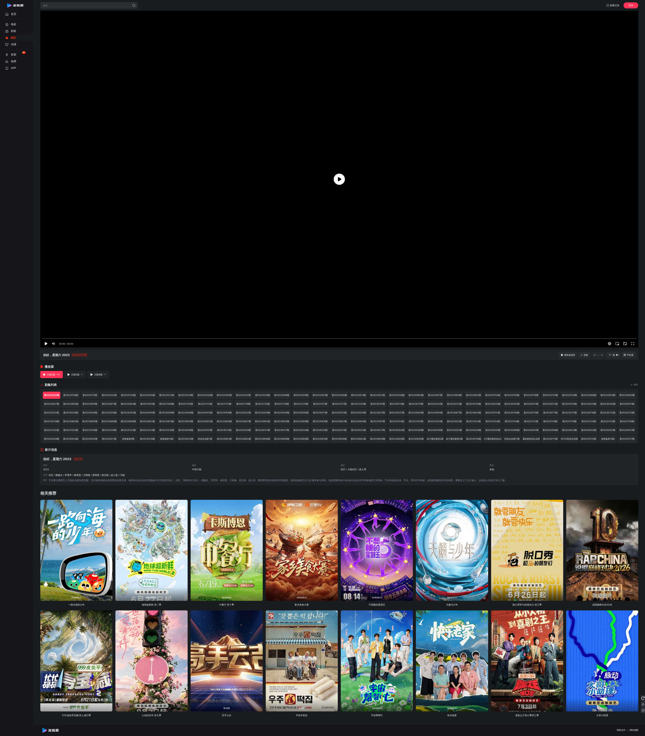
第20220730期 (569, 395)
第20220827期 (51, 403)
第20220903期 (70, 403)
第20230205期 (512, 403)
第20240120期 (243, 430)
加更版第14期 (607, 438)
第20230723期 (626, 412)
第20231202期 (51, 430)
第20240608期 (281, 438)
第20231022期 (454, 421)
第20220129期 (128, 395)
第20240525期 (185, 438)
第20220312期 (243, 395)
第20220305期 (224, 395)
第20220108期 (70, 395)
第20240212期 (358, 430)
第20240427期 (626, 430)
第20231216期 (109, 430)
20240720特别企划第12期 (569, 438)
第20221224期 (358, 403)
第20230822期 (205, 421)
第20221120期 (262, 403)
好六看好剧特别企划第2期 (531, 438)
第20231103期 (493, 421)
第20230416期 (224, 412)
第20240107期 (205, 430)
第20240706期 (473, 438)
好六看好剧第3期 (454, 438)
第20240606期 (262, 438)
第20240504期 (70, 438)
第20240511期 (109, 438)
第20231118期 (550, 421)
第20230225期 (588, 403)
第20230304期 (607, 403)
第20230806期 (109, 421)
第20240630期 (416, 438)
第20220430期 (339, 395)
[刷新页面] (643, 698)
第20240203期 (301, 430)
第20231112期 (531, 421)
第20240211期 (339, 430)
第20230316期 (70, 412)
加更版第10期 (166, 438)
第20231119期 (569, 421)
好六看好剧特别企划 (492, 438)
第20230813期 (166, 421)
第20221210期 (301, 403)
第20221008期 (166, 403)
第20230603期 (416, 412)
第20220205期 (147, 395)
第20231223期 (128, 430)
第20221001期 (147, 403)
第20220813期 (607, 395)
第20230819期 (185, 421)
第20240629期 (377, 438)
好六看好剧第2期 (435, 438)
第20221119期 (243, 403)
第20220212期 (166, 395)
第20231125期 (608, 421)
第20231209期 (89, 430)
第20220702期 (492, 395)
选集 (586, 355)
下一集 (612, 355)
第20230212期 (550, 403)
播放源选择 (569, 355)
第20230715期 (569, 412)
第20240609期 (301, 438)
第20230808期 (128, 421)
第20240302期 (396, 430)
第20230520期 (358, 412)
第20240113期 (224, 430)
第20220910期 (89, 403)
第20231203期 (70, 430)
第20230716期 (588, 412)
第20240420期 (588, 430)
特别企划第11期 (512, 438)
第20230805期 (89, 421)
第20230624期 (473, 412)
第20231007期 (377, 421)
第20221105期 (186, 403)
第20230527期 (396, 412)
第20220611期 (435, 395)
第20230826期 (224, 421)
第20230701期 (492, 412)
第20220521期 (377, 395)
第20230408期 (166, 412)
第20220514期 (358, 395)
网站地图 (634, 730)
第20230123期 (454, 403)
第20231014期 (397, 421)
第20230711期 (550, 412)
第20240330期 (473, 430)
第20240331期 (492, 430)
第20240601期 (224, 438)
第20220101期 (51, 395)
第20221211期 (320, 403)
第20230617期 (454, 412)
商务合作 (621, 730)
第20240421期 (607, 430)
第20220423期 (320, 395)
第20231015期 (416, 421)
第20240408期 (550, 430)
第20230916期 (320, 421)
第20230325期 (128, 412)
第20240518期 (147, 438)
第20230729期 (51, 421)
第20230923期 (339, 421)
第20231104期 (512, 421)
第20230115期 (416, 403)
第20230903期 (281, 421)
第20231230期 (166, 430)
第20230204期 (492, 403)
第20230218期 (569, 403)
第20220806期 (588, 395)
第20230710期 (531, 412)
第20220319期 (262, 395)
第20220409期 (281, 395)
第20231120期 (589, 421)
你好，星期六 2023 (56, 355)
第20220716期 (531, 395)
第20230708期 (511, 412)
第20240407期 (531, 430)
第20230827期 (243, 421)
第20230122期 (435, 403)
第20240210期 (320, 430)
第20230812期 (147, 421)
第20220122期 (109, 395)
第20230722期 (607, 412)
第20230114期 (397, 403)
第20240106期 (185, 430)
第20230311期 (627, 403)
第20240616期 (339, 438)
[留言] (643, 710)
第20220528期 (396, 395)
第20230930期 (358, 421)
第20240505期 (89, 438)
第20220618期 (454, 395)
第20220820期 (627, 395)
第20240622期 (358, 438)
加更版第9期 (128, 438)
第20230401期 (147, 412)
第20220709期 (511, 395)
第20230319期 (109, 412)
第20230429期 (262, 412)
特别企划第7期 (205, 438)
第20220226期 (205, 395)
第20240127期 (262, 430)
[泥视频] (15, 5)
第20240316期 (435, 430)
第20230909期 (301, 421)
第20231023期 (435, 421)
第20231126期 (627, 421)
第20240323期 (454, 430)
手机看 (630, 355)
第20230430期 (281, 412)
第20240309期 (416, 430)
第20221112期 (205, 403)
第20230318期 (89, 412)
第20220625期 (473, 395)
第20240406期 (512, 430)
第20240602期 (243, 438)
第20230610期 (435, 412)
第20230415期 (205, 412)
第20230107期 (377, 403)
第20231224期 (147, 430)
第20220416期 (301, 395)
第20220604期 (416, 395)
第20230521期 (377, 412)
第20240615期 (320, 438)
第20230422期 (243, 412)
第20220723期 (550, 395)
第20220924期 (128, 403)
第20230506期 (301, 412)
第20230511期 (320, 412)
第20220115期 (90, 395)
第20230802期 (70, 421)
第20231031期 (473, 421)
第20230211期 (531, 403)
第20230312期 (51, 412)
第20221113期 (224, 403)
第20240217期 (377, 430)
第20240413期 (569, 430)
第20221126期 (281, 403)
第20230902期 (262, 421)
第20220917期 (109, 403)
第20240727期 (627, 438)
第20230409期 (185, 412)
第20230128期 (473, 403)
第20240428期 (51, 438)
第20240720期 (588, 438)
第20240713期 (550, 438)
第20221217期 (339, 403)
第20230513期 (339, 412)
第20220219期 (185, 395)
